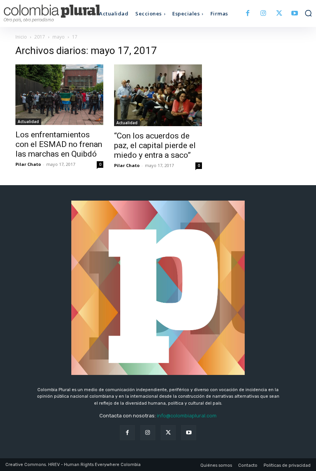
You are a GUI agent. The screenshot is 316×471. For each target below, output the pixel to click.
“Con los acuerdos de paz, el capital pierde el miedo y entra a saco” (155, 145)
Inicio (21, 37)
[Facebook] (248, 14)
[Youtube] (295, 14)
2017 (39, 37)
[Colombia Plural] (42, 13)
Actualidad (28, 121)
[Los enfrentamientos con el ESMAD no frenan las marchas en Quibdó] (59, 94)
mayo (58, 37)
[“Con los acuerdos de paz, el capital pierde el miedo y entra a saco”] (158, 95)
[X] (279, 14)
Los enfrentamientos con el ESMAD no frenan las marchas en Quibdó (58, 144)
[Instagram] (263, 14)
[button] (308, 13)
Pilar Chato (28, 164)
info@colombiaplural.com (187, 416)
